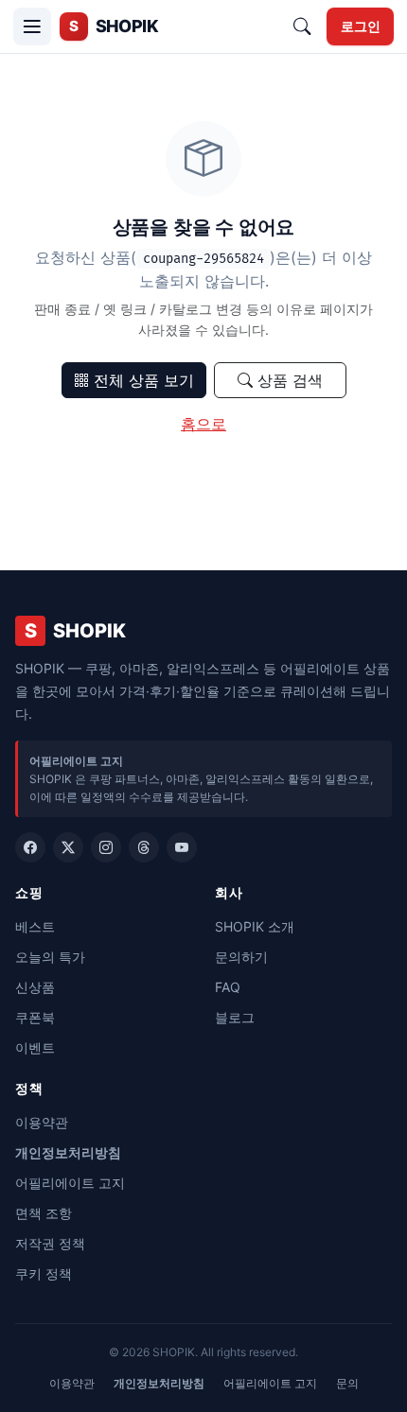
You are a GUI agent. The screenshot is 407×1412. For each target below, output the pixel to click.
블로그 (235, 1017)
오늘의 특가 (50, 957)
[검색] (302, 26)
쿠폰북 (35, 1017)
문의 (347, 1383)
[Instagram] (106, 847)
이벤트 (35, 1047)
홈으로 (203, 423)
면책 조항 (43, 1213)
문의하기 (241, 957)
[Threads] (144, 847)
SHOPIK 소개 (254, 926)
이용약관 (41, 1122)
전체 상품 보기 (141, 380)
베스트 (35, 926)
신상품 (35, 987)
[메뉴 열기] (32, 26)
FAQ (227, 987)
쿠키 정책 (43, 1273)
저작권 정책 (50, 1243)
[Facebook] (30, 847)
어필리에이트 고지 (70, 1183)
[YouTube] (182, 847)
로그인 (360, 26)
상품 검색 (288, 380)
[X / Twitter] (68, 847)
